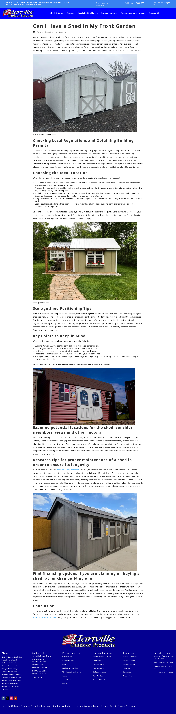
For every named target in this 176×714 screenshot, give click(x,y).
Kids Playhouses (68, 684)
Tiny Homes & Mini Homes (71, 672)
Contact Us (127, 672)
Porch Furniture (98, 668)
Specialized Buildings (87, 13)
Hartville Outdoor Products (45, 617)
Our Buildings (67, 656)
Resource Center (128, 13)
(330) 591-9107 (37, 677)
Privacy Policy (128, 676)
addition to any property (67, 469)
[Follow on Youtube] (15, 698)
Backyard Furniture (99, 672)
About (142, 13)
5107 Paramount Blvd (39, 671)
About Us (126, 668)
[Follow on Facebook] (3, 698)
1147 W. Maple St (38, 659)
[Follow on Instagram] (11, 698)
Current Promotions (130, 656)
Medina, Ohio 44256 (39, 673)
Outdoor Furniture (109, 13)
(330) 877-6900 (37, 664)
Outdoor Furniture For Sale (102, 656)
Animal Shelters (67, 680)
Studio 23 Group (126, 705)
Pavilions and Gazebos (70, 668)
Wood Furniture (98, 664)
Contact (152, 13)
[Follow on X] (7, 698)
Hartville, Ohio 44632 (39, 662)
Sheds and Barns (68, 660)
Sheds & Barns (56, 13)
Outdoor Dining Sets (100, 680)
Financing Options (129, 664)
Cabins (64, 676)
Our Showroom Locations (102, 4)
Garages (70, 13)
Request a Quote (129, 660)
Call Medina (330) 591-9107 (162, 3)
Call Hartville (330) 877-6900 (134, 4)
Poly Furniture (98, 660)
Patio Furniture (98, 676)
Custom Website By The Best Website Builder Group (80, 705)
